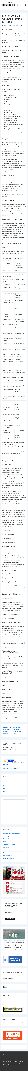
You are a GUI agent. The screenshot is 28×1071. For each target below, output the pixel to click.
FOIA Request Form (7, 855)
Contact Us (6, 783)
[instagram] (11, 1054)
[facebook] (3, 1054)
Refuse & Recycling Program (10, 853)
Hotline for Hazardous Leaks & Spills (12, 833)
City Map (5, 850)
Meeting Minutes (10, 27)
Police (4, 785)
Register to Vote (7, 999)
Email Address (9, 912)
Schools (5, 791)
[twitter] (7, 1054)
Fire (4, 788)
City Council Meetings (8, 858)
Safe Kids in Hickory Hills (9, 844)
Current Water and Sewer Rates (11, 768)
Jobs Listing (6, 836)
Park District (6, 847)
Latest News (6, 780)
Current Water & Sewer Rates (10, 1002)
